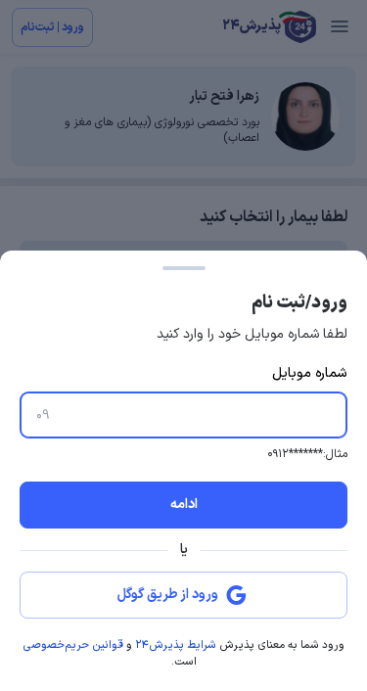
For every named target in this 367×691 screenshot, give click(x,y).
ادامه (184, 504)
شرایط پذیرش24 (175, 645)
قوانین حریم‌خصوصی (73, 645)
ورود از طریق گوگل (167, 594)
